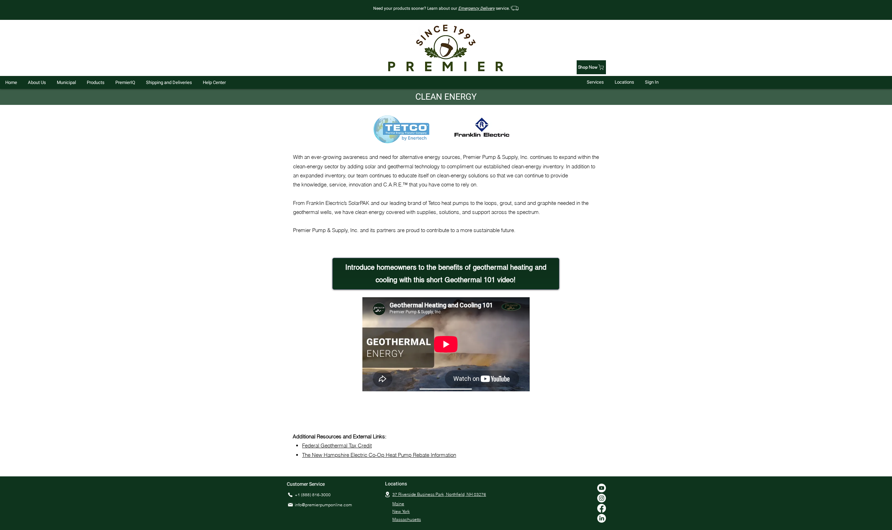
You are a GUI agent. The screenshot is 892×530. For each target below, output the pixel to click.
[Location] (387, 494)
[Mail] (290, 504)
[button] (36, 82)
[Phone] (290, 495)
